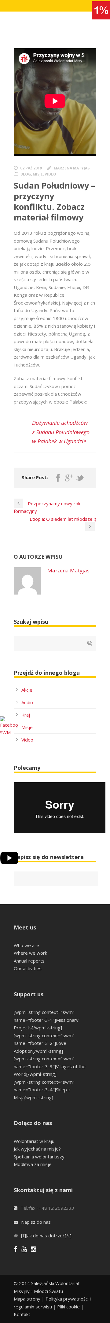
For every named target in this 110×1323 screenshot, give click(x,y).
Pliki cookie (68, 1307)
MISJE (38, 174)
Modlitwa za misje (33, 1164)
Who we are (26, 945)
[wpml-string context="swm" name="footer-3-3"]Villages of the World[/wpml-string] (50, 1066)
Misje (27, 727)
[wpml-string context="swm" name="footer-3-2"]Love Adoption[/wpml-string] (44, 1043)
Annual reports (29, 961)
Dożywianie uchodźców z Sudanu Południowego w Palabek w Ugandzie (61, 432)
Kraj (25, 715)
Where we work (30, 953)
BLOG (25, 174)
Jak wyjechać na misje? (37, 1149)
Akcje (26, 690)
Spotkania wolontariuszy (39, 1157)
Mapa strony (27, 1299)
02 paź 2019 (31, 168)
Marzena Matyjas (72, 168)
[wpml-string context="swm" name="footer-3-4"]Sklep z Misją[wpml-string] (44, 1089)
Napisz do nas (36, 1222)
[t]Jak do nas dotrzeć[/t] (46, 1236)
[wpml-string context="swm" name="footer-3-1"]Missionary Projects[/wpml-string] (46, 1020)
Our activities (28, 968)
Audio (27, 702)
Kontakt (22, 1314)
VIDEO (50, 174)
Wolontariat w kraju (34, 1141)
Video (27, 740)
